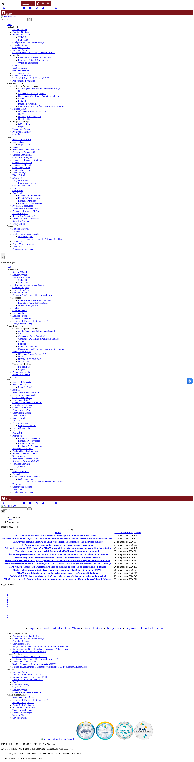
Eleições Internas (20, 180)
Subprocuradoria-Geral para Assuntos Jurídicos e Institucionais (40, 646)
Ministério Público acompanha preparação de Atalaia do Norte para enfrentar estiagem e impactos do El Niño (57, 560)
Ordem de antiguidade (28, 63)
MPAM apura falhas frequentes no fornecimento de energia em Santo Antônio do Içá (57, 573)
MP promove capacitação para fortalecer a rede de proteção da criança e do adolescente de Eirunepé (57, 567)
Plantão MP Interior (27, 201)
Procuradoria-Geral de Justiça (25, 636)
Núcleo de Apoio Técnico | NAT (32, 111)
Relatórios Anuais (20, 213)
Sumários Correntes (21, 221)
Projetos (21, 127)
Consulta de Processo (22, 162)
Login (32, 628)
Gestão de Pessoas (20, 70)
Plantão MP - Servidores (29, 198)
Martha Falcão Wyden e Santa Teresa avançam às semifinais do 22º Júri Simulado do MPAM (57, 570)
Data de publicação (124, 532)
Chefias (15, 65)
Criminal (22, 98)
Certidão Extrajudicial (22, 155)
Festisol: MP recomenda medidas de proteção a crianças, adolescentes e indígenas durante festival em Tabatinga (57, 563)
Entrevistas (17, 241)
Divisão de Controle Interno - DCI (27, 679)
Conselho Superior (20, 45)
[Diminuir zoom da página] (48, 3)
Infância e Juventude (27, 104)
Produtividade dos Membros (25, 208)
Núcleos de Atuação (21, 109)
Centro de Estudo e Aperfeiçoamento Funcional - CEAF (37, 659)
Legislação (17, 188)
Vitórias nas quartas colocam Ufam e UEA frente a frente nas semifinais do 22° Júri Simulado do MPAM (58, 554)
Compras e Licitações (22, 157)
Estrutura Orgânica (20, 32)
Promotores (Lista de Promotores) (33, 60)
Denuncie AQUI (19, 172)
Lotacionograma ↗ (21, 73)
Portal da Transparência (23, 702)
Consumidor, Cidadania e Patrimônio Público (38, 96)
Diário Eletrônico (93, 628)
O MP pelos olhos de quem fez (26, 234)
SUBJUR (22, 37)
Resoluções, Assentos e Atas (25, 216)
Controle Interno (19, 68)
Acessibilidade (19, 142)
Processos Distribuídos (22, 206)
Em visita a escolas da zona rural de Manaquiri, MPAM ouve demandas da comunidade (57, 551)
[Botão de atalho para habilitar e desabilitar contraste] (38, 3)
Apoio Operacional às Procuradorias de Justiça (39, 88)
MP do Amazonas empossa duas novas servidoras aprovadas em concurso (57, 545)
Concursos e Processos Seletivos (27, 160)
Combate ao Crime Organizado (32, 93)
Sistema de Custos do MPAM (25, 218)
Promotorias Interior (21, 132)
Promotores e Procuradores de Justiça (29, 651)
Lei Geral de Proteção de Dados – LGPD (31, 78)
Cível (20, 91)
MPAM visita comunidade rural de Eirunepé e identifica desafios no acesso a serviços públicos (58, 542)
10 (8, 617)
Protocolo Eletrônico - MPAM (26, 211)
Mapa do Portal (25, 144)
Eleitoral (22, 101)
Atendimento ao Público (66, 628)
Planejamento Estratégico (23, 81)
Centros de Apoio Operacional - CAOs (29, 656)
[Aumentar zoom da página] (43, 3)
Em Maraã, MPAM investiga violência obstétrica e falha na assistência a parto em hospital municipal (58, 576)
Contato (4, 753)
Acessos (137, 532)
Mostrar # (5, 527)
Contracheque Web (21, 167)
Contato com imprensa (22, 249)
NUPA (21, 114)
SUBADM (23, 40)
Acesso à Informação (21, 139)
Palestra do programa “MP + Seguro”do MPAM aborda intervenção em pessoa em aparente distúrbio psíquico (57, 548)
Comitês (16, 134)
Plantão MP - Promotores (29, 195)
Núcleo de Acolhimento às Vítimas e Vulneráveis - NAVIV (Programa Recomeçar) (49, 667)
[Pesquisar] (29, 19)
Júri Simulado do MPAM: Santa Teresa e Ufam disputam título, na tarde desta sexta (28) (57, 535)
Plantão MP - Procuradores (30, 203)
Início (9, 24)
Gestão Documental (21, 185)
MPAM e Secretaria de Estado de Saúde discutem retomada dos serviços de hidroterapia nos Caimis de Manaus (57, 579)
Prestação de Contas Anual (24, 705)
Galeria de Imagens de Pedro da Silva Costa (43, 239)
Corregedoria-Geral (21, 47)
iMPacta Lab (24, 124)
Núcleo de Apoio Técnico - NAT (27, 661)
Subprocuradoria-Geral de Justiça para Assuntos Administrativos (41, 649)
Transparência (18, 224)
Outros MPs (17, 190)
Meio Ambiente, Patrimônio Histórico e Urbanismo (41, 106)
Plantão (15, 682)
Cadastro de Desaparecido (24, 152)
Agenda (16, 147)
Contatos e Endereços (22, 713)
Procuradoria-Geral (21, 34)
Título (58, 532)
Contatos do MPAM (21, 75)
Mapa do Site (18, 715)
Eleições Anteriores (27, 183)
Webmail (16, 231)
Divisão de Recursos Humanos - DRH (29, 677)
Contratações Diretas (21, 170)
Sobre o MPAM (19, 29)
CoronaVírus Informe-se (23, 244)
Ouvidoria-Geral (19, 50)
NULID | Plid (24, 119)
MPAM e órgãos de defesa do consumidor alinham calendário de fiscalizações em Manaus (58, 557)
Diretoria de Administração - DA (27, 674)
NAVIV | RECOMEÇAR (29, 116)
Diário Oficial (18, 175)
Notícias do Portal (20, 229)
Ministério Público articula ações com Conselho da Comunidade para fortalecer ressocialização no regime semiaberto (58, 538)
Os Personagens (25, 236)
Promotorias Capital (21, 129)
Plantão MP (17, 193)
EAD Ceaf (17, 178)
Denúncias (17, 246)
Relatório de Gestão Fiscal (24, 707)
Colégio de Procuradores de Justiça (28, 42)
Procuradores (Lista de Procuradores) (34, 57)
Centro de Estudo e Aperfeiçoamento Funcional (33, 52)
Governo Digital (19, 718)
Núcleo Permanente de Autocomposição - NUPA (34, 664)
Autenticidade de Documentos (26, 149)
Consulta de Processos (153, 628)
